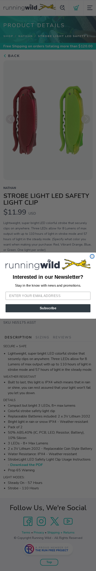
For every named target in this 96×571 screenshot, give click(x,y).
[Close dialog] (92, 256)
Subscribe (48, 308)
